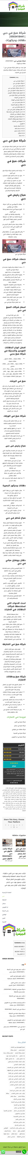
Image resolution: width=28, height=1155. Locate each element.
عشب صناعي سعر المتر (19, 1122)
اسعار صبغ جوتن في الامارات (16, 792)
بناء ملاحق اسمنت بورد (11, 1056)
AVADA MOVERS (19, 946)
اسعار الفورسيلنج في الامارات (18, 1047)
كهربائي (6, 1128)
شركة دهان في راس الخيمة (18, 1102)
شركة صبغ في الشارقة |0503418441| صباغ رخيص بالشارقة (14, 990)
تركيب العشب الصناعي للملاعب (17, 1085)
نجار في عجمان (11, 1137)
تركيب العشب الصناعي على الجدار (16, 1076)
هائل (21, 133)
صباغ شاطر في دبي (18, 107)
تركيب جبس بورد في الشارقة (9, 539)
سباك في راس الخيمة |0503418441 (15, 1009)
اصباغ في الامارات (8, 794)
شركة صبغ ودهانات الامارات (16, 119)
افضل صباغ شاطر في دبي (13, 796)
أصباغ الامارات (12, 790)
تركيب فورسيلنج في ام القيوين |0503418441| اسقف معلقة (16, 1021)
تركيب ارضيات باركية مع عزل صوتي (16, 1062)
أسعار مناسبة (19, 126)
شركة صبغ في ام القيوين (10, 317)
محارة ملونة (6, 1134)
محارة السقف (7, 1131)
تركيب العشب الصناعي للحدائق (17, 1082)
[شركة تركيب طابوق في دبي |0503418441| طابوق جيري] (7, 840)
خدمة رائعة (20, 128)
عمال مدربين (19, 131)
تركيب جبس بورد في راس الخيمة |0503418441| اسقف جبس (16, 970)
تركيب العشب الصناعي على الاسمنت (16, 1067)
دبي (12, 149)
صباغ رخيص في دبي (19, 86)
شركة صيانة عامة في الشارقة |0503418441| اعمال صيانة (17, 1014)
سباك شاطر (13, 1096)
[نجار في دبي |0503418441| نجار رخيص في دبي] (21, 840)
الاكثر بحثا (21, 954)
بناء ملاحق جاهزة (10, 1059)
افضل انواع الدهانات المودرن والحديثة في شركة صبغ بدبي (15, 351)
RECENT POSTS (20, 951)
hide (17, 77)
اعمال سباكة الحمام (20, 1053)
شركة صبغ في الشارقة (17, 117)
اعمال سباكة (14, 1050)
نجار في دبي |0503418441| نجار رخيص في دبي (20, 852)
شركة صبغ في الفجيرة (12, 269)
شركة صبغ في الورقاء (18, 100)
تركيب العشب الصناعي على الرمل (17, 1079)
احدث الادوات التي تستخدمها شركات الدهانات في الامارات (15, 606)
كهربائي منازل (21, 1131)
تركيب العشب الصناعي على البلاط (16, 1073)
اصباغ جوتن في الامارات (17, 794)
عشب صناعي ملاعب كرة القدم (17, 1128)
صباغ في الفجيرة (8, 1111)
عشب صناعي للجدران (20, 1125)
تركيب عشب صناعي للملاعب (18, 1093)
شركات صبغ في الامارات (19, 1099)
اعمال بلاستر (22, 1050)
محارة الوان (22, 1134)
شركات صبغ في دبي (19, 83)
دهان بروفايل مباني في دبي (16, 109)
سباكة (7, 1093)
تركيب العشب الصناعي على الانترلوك (16, 1070)
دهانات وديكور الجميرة (18, 105)
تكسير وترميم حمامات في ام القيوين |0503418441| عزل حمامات (14, 1003)
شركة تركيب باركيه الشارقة (12, 637)
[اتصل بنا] (24, 1152)
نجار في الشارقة (21, 1137)
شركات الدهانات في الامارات (16, 799)
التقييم (22, 124)
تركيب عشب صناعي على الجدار (17, 1091)
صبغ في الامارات (8, 809)
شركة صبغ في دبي (19, 81)
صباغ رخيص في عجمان (19, 1111)
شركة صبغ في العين (20, 722)
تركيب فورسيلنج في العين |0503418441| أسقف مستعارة (16, 977)
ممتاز (22, 136)
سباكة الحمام (21, 1096)
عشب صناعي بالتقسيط (19, 1116)
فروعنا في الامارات (18, 121)
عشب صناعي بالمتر (20, 1119)
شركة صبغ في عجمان (20, 725)
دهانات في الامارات (15, 797)
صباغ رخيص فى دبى (18, 102)
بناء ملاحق (22, 1056)
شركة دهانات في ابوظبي (10, 205)
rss (23, 949)
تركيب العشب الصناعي (19, 1065)
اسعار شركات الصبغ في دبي (16, 90)
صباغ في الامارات (15, 809)
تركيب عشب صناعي (20, 1088)
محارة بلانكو (14, 1134)
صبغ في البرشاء (19, 97)
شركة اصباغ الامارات (9, 803)
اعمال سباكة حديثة (8, 1053)
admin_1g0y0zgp (18, 788)
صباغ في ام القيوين (20, 1114)
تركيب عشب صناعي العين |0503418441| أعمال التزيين (17, 983)
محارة (14, 1131)
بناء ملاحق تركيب (20, 1059)
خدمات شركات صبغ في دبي (16, 88)
